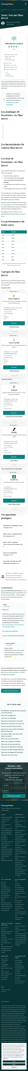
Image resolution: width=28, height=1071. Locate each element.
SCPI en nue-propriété (6, 974)
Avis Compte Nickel (20, 968)
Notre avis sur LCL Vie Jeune (9, 755)
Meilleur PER (18, 832)
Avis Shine (17, 971)
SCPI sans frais (4, 975)
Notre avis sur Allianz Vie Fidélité (10, 741)
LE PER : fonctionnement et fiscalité (6, 824)
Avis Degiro (4, 886)
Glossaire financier (5, 989)
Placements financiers (6, 849)
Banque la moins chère (6, 931)
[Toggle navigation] (26, 4)
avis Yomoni (14, 421)
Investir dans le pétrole (7, 841)
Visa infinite (4, 941)
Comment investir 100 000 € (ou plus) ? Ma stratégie (20, 943)
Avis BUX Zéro (4, 893)
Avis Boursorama (19, 966)
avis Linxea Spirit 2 (14, 331)
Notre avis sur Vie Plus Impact (10, 739)
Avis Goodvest (18, 900)
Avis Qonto (18, 973)
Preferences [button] (5, 1058)
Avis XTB (3, 884)
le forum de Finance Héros (11, 672)
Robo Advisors (18, 868)
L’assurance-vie (5, 821)
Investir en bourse (5, 819)
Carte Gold (3, 937)
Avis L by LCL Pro (19, 983)
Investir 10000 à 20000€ (21, 937)
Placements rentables (6, 851)
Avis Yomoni (18, 885)
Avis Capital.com (5, 887)
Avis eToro (3, 882)
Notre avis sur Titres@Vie (8, 718)
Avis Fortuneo (18, 960)
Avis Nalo (17, 883)
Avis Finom (18, 977)
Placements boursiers (6, 853)
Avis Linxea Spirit (19, 887)
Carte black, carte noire (7, 939)
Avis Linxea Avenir (19, 889)
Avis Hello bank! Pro (20, 981)
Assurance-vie (5, 9)
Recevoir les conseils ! (14, 796)
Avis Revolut (18, 964)
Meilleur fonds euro (20, 830)
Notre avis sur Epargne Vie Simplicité (12, 752)
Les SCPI (3, 962)
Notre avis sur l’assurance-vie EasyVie (12, 721)
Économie (3, 991)
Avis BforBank (18, 962)
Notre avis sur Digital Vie (8, 715)
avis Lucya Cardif (14, 375)
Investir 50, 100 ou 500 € (21, 933)
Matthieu (11, 24)
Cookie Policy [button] (17, 1055)
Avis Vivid (17, 979)
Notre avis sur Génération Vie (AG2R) (12, 747)
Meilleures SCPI (19, 849)
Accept (14, 1061)
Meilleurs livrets (19, 864)
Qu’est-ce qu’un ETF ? (6, 828)
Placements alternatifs (7, 860)
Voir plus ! (14, 323)
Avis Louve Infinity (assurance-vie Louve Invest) (20, 893)
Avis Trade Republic (6, 889)
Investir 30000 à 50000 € (21, 939)
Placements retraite (6, 855)
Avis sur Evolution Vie (20, 912)
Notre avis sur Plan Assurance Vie (10, 744)
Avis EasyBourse (5, 910)
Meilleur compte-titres (21, 834)
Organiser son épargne (6, 817)
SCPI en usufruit (5, 972)
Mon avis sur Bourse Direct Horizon (11, 726)
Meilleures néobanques (21, 866)
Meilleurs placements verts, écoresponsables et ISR (21, 853)
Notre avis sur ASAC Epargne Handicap (12, 749)
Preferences (14, 1067)
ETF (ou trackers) (6, 204)
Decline (14, 1064)
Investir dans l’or (5, 843)
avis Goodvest (14, 508)
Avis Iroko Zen (4, 977)
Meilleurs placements (20, 839)
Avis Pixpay (18, 970)
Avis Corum (4, 979)
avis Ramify (14, 465)
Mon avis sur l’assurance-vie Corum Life (12, 723)
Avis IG (2, 901)
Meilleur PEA (18, 824)
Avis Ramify (18, 902)
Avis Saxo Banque (5, 895)
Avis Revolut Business (20, 975)
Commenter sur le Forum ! (11, 691)
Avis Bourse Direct (5, 891)
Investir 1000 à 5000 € (20, 935)
